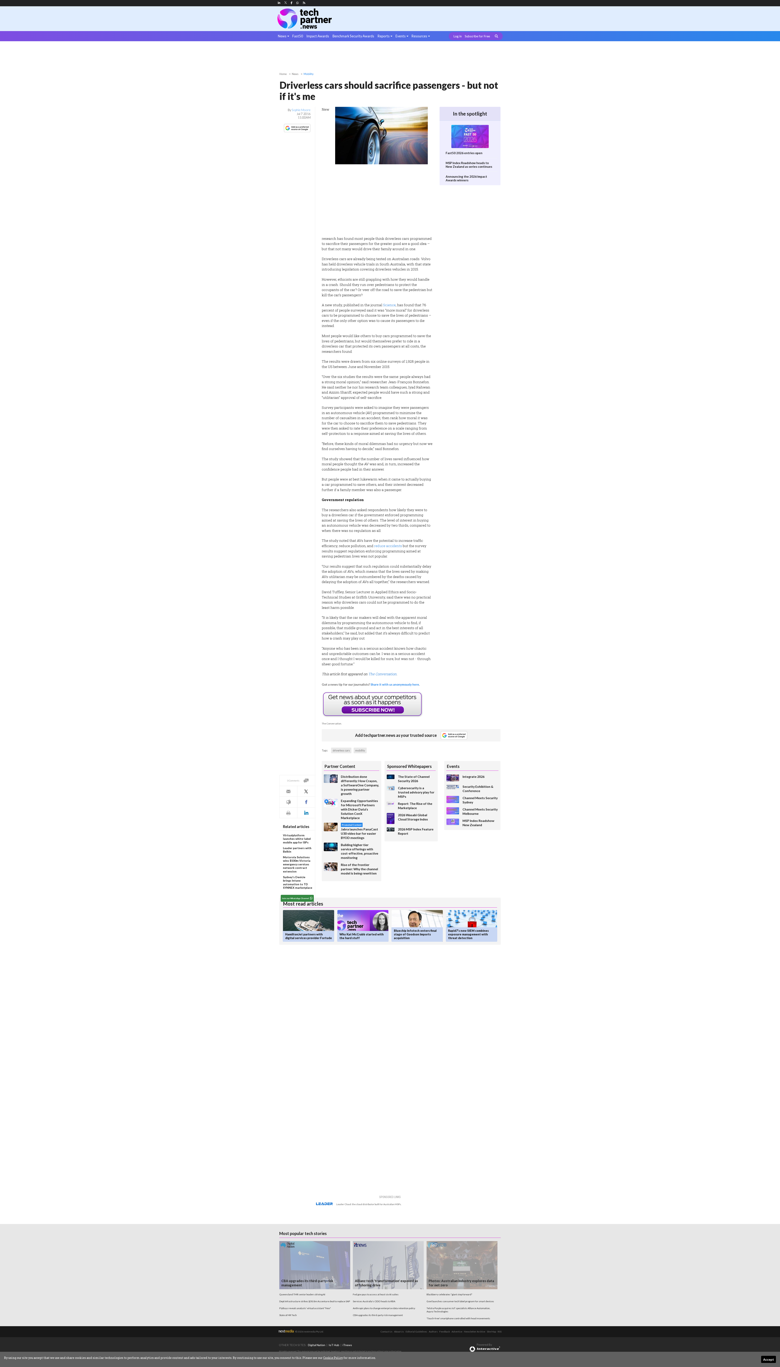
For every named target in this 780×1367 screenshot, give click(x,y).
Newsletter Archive (474, 1331)
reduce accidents (388, 545)
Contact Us (386, 1331)
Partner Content (339, 766)
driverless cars (341, 750)
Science (389, 305)
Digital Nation (316, 1345)
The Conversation (382, 674)
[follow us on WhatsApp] (297, 2)
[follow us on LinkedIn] (279, 2)
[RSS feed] (304, 2)
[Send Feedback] (288, 802)
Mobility (309, 74)
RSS (500, 1331)
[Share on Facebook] (306, 802)
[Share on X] (306, 791)
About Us (399, 1331)
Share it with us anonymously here (394, 684)
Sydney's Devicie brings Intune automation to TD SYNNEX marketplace (297, 882)
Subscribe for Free (477, 36)
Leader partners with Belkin (297, 849)
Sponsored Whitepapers (409, 766)
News (282, 36)
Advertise (457, 1331)
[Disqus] (352, 1002)
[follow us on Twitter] (286, 2)
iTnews (347, 1345)
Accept (768, 1359)
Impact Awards (317, 36)
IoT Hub (334, 1345)
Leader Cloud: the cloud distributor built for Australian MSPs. (369, 1204)
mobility (360, 750)
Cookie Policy (333, 1358)
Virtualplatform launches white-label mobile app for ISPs (297, 838)
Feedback (444, 1331)
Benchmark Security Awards (353, 36)
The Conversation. (332, 723)
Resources (419, 36)
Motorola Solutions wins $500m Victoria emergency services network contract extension (296, 864)
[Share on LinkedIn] (306, 812)
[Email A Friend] (288, 791)
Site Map (491, 1331)
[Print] (288, 812)
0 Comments (293, 780)
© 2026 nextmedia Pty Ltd (309, 1331)
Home (283, 74)
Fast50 (297, 36)
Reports (383, 36)
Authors (433, 1331)
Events (400, 36)
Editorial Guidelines (416, 1331)
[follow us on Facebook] (291, 2)
